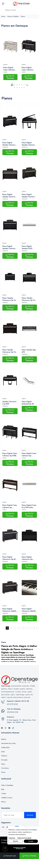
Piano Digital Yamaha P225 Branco (27, 247)
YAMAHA (5, 147)
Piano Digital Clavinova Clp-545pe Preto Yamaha (27, 558)
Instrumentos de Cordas (8, 743)
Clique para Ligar (10, 856)
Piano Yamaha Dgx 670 (29, 351)
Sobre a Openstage (7, 785)
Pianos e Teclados (12, 16)
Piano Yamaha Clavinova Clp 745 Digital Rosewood (9, 351)
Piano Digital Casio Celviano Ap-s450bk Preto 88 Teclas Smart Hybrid (29, 454)
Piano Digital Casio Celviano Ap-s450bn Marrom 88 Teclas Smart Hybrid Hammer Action (9, 506)
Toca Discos (5, 768)
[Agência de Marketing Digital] (19, 848)
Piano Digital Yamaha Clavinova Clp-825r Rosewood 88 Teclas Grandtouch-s (9, 195)
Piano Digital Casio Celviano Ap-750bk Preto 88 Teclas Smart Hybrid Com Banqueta (28, 68)
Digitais (5, 64)
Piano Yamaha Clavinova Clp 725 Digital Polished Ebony (29, 299)
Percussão (4, 760)
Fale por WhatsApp (30, 856)
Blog (2, 789)
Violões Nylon (5, 747)
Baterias (3, 739)
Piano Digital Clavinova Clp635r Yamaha (9, 610)
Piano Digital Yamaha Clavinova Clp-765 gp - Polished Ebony (29, 144)
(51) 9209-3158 (12, 712)
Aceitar (30, 841)
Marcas (3, 802)
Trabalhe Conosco (6, 798)
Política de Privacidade (24, 838)
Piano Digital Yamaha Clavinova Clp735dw (29, 195)
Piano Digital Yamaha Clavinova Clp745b (9, 247)
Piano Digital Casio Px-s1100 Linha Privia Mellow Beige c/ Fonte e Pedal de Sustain (29, 506)
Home (3, 16)
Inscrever (30, 815)
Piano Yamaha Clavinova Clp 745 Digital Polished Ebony (9, 299)
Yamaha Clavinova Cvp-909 (9, 403)
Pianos (23, 16)
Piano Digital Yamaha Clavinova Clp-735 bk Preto (9, 144)
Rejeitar (15, 841)
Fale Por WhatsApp (11, 77)
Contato (3, 793)
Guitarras (4, 756)
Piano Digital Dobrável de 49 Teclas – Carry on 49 (28, 403)
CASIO (5, 72)
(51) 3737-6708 (12, 704)
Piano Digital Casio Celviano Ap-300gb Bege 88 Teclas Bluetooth (9, 68)
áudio (3, 752)
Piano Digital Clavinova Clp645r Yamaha (29, 610)
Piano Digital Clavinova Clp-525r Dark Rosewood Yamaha (9, 558)
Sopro (3, 764)
